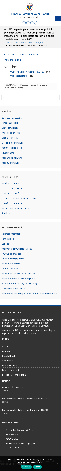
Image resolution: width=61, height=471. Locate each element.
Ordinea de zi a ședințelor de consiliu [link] (19, 198)
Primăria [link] (6, 351)
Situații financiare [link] (10, 152)
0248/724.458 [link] (12, 434)
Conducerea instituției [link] (12, 118)
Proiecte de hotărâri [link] (11, 193)
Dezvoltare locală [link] (10, 127)
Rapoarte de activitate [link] (12, 157)
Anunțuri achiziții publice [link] (13, 258)
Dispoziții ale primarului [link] (12, 142)
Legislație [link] (6, 243)
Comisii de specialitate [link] (12, 188)
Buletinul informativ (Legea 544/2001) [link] (19, 283)
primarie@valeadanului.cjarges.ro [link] (21, 443)
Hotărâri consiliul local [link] (12, 203)
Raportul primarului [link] (10, 162)
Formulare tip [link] (8, 238)
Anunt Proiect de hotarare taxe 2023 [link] (21, 54)
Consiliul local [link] (8, 356)
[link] (24, 23)
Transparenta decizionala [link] (13, 288)
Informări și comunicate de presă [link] (17, 248)
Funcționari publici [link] (10, 122)
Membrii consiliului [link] (10, 183)
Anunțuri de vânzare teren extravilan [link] (18, 273)
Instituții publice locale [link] (12, 147)
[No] (57, 463)
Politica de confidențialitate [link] (15, 374)
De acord (26, 467)
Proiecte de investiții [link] (11, 132)
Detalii (37, 467)
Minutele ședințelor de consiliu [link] (16, 208)
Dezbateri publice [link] (28, 85)
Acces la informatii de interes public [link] (18, 278)
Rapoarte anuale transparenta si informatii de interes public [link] (29, 293)
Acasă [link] (5, 346)
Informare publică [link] (10, 365)
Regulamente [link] (8, 213)
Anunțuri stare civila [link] (11, 263)
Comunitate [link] (7, 360)
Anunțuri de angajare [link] (11, 253)
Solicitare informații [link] (11, 233)
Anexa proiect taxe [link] (12, 59)
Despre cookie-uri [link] (10, 370)
